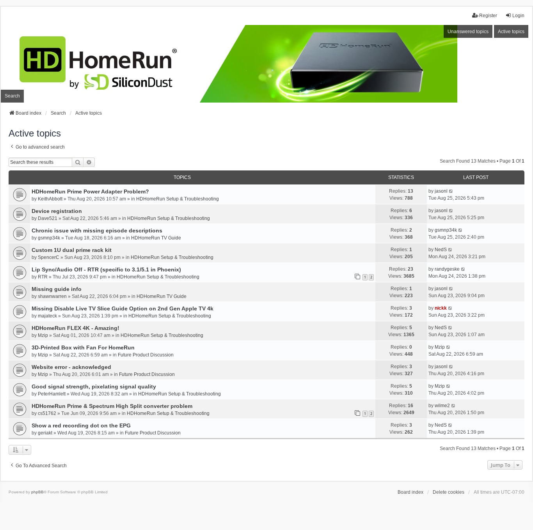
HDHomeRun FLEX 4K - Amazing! (75, 328)
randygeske (447, 269)
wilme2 (442, 405)
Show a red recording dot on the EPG (81, 425)
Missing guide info (57, 289)
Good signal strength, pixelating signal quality (94, 386)
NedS (441, 249)
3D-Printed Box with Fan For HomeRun (83, 347)
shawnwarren (52, 296)
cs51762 (47, 413)
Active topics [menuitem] (511, 31)
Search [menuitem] (12, 96)
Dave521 (47, 218)
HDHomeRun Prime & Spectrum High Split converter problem (112, 406)
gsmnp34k (49, 238)
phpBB (37, 492)
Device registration (57, 211)
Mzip (43, 335)
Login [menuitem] (518, 15)
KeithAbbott (50, 199)
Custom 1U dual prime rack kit (72, 250)
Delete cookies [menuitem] (448, 492)
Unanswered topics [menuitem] (468, 31)
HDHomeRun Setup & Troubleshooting (177, 199)
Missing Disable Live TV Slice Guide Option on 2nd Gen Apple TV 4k (122, 308)
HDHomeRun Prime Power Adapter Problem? (90, 191)
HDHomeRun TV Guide (156, 238)
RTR (43, 277)
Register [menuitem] (488, 15)
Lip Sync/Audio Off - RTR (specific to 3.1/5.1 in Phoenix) (106, 269)
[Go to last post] (451, 191)
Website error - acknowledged (71, 367)
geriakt (45, 433)
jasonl (441, 191)
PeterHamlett (52, 394)
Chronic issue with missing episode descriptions (97, 230)
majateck (47, 316)
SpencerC (48, 257)
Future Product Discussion (146, 355)
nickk (441, 308)
